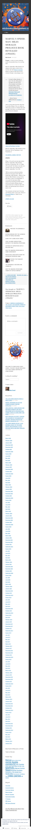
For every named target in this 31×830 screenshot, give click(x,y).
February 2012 (8, 741)
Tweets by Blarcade (10, 752)
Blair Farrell (8, 57)
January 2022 (8, 537)
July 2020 (7, 577)
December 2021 (9, 540)
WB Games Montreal (10, 803)
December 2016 (9, 650)
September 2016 (9, 657)
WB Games (8, 801)
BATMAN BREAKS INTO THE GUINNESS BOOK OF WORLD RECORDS (15, 234)
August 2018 (8, 615)
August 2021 (8, 549)
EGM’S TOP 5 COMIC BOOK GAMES (14, 238)
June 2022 (7, 531)
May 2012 (7, 734)
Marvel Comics (20, 768)
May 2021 (7, 555)
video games (14, 219)
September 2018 (9, 613)
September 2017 (9, 630)
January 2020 (8, 588)
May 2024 (7, 480)
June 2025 (7, 456)
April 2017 (7, 641)
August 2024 (8, 476)
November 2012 (9, 725)
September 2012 (9, 730)
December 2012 (9, 723)
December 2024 (9, 469)
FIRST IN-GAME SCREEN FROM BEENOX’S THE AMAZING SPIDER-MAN (15, 242)
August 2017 (8, 633)
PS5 (21, 218)
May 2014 (7, 719)
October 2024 (8, 471)
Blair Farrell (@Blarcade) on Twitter (14, 749)
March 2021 (8, 560)
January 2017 (8, 648)
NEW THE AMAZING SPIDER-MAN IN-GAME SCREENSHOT (14, 251)
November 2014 (9, 706)
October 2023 (8, 495)
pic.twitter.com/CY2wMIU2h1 (15, 95)
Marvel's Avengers (9, 794)
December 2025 (9, 445)
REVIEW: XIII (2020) (22, 275)
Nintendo (13, 770)
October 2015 (8, 681)
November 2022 (9, 520)
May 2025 (7, 458)
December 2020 (9, 566)
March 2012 (8, 739)
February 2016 (8, 672)
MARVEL (16, 216)
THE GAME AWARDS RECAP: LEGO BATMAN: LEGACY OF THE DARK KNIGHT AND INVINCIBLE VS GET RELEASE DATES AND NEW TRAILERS (15, 426)
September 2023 (9, 498)
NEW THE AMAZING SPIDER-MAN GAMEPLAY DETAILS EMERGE (13, 269)
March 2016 (8, 670)
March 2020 (8, 584)
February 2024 (8, 487)
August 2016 (8, 659)
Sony (20, 772)
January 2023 (8, 515)
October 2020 (8, 571)
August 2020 (8, 575)
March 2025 (8, 462)
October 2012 (8, 728)
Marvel (13, 215)
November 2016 (9, 652)
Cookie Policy (5, 823)
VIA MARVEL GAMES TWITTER (13, 155)
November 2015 (9, 679)
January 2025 (8, 467)
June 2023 (7, 504)
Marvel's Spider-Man (13, 217)
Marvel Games (8, 792)
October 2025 (8, 449)
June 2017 (7, 637)
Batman (8, 760)
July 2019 (7, 599)
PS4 (13, 772)
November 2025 (9, 447)
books (6, 216)
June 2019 (7, 602)
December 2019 (9, 591)
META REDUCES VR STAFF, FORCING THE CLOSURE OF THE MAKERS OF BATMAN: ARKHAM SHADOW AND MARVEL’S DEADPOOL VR (14, 419)
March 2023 (8, 511)
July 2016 (7, 661)
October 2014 (8, 708)
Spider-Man (7, 219)
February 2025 (8, 465)
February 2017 (8, 646)
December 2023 (9, 491)
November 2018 (9, 608)
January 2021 (8, 564)
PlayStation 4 (8, 772)
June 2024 (7, 478)
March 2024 (8, 484)
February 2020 (8, 586)
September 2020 (9, 573)
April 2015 (7, 694)
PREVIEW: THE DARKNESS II (17, 228)
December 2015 (9, 677)
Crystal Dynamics (9, 788)
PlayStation (19, 770)
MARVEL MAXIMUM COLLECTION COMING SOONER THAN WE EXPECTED (13, 404)
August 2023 (8, 500)
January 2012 (8, 743)
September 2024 (9, 473)
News (8, 769)
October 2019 (8, 593)
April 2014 (7, 721)
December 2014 (9, 703)
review (17, 772)
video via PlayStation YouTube (12, 146)
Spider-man (17, 215)
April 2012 (7, 736)
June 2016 (7, 664)
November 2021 (9, 542)
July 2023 (7, 502)
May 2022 (7, 533)
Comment (19, 332)
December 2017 (9, 624)
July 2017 (7, 635)
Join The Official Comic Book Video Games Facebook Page (14, 809)
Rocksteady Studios (10, 796)
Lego (23, 766)
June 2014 (7, 717)
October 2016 (8, 655)
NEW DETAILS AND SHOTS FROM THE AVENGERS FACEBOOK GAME (14, 255)
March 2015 (8, 697)
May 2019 (7, 604)
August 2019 (8, 597)
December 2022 (9, 518)
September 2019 (9, 595)
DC (14, 764)
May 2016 (7, 666)
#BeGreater (11, 92)
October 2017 (8, 628)
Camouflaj (7, 785)
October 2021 (8, 544)
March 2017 (8, 644)
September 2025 (9, 451)
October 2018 (8, 610)
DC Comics (20, 764)
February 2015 (8, 699)
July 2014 (7, 714)
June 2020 (7, 579)
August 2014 (8, 712)
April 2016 (7, 668)
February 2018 (8, 619)
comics (9, 764)
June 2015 (7, 690)
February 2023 (8, 513)
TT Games (7, 799)
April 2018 (7, 617)
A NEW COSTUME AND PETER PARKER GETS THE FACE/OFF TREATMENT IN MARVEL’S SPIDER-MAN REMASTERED (10, 279)
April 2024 (7, 482)
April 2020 (7, 582)
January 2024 (8, 489)
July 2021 (7, 551)
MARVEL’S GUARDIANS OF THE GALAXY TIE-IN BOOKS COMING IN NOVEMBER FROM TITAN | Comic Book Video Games (15, 305)
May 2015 (7, 692)
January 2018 (8, 621)
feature (15, 766)
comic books (11, 216)
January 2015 (8, 701)
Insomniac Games (9, 790)
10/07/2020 (14, 57)
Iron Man (20, 766)
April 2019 (7, 606)
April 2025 (7, 460)
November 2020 (9, 568)
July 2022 (7, 529)
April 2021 (7, 557)
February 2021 (8, 562)
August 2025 (8, 453)
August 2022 (8, 526)
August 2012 (8, 732)
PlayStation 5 (17, 218)
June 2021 (7, 553)
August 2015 (8, 686)
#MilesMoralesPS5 (13, 93)
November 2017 (9, 626)
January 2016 (8, 675)
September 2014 (9, 710)
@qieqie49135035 (9, 194)
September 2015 (9, 683)
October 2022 (8, 522)
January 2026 (8, 442)
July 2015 (7, 688)
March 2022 (8, 535)
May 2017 (7, 639)
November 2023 (9, 493)
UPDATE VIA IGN (9, 199)
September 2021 (9, 546)
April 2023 (7, 509)
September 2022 (9, 524)
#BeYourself (17, 92)
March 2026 (8, 438)
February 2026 (8, 440)
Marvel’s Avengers (18, 70)
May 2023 (7, 507)
